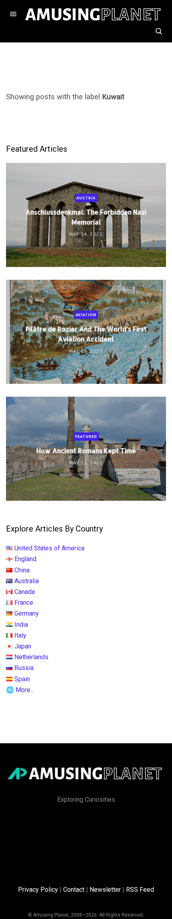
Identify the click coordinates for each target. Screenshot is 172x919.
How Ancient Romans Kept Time (86, 450)
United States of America (49, 548)
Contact (73, 889)
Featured (86, 436)
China (22, 570)
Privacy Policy (38, 889)
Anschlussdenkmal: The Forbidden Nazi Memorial (86, 216)
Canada (24, 592)
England (25, 559)
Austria (86, 197)
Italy (20, 635)
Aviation (86, 314)
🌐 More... (20, 690)
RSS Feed (140, 889)
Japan (22, 646)
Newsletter (105, 889)
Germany (26, 613)
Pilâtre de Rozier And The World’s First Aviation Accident (86, 333)
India (21, 624)
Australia (26, 581)
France (23, 602)
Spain (22, 679)
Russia (24, 668)
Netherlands (31, 657)
